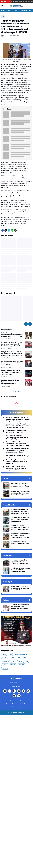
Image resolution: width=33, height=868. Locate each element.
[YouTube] (19, 691)
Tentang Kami (16, 707)
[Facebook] (2, 230)
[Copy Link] (15, 230)
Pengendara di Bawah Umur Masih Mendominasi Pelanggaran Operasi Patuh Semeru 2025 (20, 535)
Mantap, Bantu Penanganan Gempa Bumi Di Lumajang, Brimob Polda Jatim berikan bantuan (20, 493)
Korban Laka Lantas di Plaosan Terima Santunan (20, 543)
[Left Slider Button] (26, 324)
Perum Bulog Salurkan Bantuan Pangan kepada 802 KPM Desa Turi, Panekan (12, 363)
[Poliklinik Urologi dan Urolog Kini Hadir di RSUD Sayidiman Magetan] (6, 570)
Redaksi (12, 701)
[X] (5, 230)
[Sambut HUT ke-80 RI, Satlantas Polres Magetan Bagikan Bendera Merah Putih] (6, 528)
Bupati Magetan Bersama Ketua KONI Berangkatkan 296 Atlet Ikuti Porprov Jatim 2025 (20, 588)
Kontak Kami (19, 701)
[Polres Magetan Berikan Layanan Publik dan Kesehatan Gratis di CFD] (6, 562)
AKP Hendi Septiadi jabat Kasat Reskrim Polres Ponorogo (17, 431)
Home (3, 10)
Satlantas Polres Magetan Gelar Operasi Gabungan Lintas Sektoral (20, 519)
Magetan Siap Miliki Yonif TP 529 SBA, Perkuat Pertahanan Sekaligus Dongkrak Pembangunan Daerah (18, 419)
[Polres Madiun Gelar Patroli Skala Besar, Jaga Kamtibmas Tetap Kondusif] (28, 373)
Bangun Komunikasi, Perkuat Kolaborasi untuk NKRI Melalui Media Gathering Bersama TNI (11, 353)
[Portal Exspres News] (16, 6)
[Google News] (23, 691)
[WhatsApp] (12, 230)
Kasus (16, 10)
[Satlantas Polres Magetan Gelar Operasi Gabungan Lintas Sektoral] (6, 520)
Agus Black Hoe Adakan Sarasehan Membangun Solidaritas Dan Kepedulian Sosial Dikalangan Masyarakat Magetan (20, 485)
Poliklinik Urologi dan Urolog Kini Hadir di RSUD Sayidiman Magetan (20, 570)
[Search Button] (30, 6)
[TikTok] (28, 691)
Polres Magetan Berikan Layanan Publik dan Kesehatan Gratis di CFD (19, 561)
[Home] (3, 16)
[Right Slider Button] (31, 10)
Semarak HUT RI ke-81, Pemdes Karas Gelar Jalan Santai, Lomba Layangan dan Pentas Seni (11, 344)
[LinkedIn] (14, 695)
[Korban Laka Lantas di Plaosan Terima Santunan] (6, 544)
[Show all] (29, 479)
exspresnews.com (19, 712)
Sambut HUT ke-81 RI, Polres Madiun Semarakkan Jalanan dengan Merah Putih (16, 468)
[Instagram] (14, 691)
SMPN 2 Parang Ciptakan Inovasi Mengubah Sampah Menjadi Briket (18, 456)
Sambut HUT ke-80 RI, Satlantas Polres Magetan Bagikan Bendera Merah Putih (20, 527)
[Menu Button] (2, 6)
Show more (16, 391)
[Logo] (16, 678)
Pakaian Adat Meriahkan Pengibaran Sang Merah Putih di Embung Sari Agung (17, 437)
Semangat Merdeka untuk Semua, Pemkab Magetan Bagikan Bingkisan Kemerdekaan (17, 450)
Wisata (9, 10)
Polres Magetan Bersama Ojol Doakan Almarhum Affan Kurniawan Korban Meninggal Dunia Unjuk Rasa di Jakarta (20, 511)
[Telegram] (9, 230)
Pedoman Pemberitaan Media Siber (16, 704)
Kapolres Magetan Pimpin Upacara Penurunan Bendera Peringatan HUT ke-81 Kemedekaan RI (11, 382)
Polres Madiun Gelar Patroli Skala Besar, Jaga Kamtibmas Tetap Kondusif (11, 372)
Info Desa (24, 10)
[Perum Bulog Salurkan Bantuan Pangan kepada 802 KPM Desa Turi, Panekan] (28, 363)
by (13, 712)
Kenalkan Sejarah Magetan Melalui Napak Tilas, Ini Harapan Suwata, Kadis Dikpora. (20, 606)
